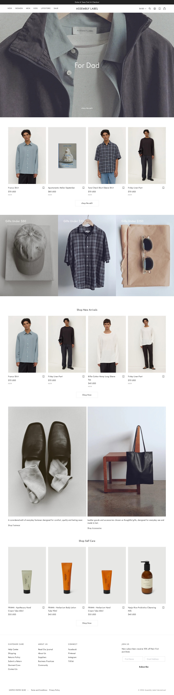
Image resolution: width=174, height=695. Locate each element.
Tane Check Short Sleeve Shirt (101, 187)
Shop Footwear (14, 525)
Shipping (12, 653)
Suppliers (42, 657)
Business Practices (46, 661)
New (10, 8)
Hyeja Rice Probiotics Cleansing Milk (142, 609)
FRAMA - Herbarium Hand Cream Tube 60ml (99, 609)
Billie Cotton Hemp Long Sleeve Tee (101, 378)
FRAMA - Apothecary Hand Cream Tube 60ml (19, 609)
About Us (42, 653)
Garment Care (14, 665)
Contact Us (12, 669)
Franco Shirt (13, 187)
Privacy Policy (54, 690)
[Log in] (155, 8)
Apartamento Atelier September (61, 187)
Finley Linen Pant (135, 187)
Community (43, 665)
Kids (36, 8)
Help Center (13, 649)
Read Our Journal (45, 649)
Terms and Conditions (39, 690)
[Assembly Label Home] (87, 9)
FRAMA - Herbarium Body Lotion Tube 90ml (62, 609)
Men (28, 8)
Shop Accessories (95, 528)
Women (19, 8)
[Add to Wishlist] (43, 187)
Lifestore (46, 8)
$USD (141, 8)
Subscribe (144, 666)
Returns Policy (14, 657)
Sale (56, 8)
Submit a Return (15, 661)
